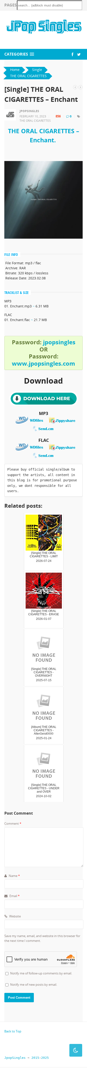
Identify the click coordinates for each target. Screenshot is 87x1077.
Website (14, 916)
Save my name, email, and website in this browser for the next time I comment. (42, 938)
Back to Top (12, 1031)
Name (14, 876)
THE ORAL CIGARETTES (35, 121)
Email (14, 896)
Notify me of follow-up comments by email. (41, 973)
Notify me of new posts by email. (33, 984)
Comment (12, 823)
